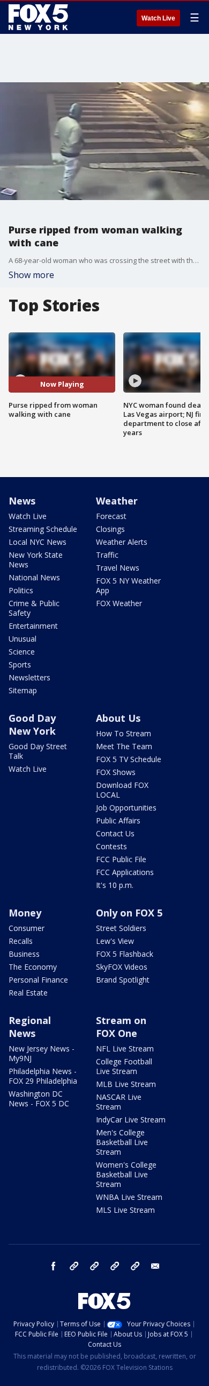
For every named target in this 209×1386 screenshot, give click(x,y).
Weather (117, 500)
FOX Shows (116, 772)
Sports (20, 664)
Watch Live (158, 18)
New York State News (36, 560)
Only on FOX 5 (129, 912)
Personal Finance (38, 980)
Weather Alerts (121, 542)
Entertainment (33, 626)
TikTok (94, 1266)
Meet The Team (124, 746)
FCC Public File (121, 859)
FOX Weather (119, 603)
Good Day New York (32, 724)
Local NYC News (37, 542)
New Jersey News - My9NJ (41, 1053)
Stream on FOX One (121, 1027)
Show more (31, 275)
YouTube (114, 1266)
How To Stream (123, 733)
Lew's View (115, 941)
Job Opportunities (126, 807)
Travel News (117, 568)
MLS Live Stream (125, 1210)
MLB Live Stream (126, 1084)
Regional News (30, 1027)
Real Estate (28, 992)
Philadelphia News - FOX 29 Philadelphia (43, 1076)
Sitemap (23, 690)
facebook (53, 1266)
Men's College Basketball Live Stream (122, 1142)
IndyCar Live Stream (131, 1119)
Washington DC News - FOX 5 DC (39, 1098)
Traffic (107, 555)
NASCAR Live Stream (118, 1102)
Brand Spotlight (123, 980)
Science (22, 651)
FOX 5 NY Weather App (128, 585)
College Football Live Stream (124, 1066)
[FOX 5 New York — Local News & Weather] (40, 17)
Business (24, 954)
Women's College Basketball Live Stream (126, 1174)
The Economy (33, 967)
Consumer (26, 928)
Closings (110, 529)
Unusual (22, 639)
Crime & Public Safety (34, 608)
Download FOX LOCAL (122, 790)
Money (25, 912)
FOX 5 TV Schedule (128, 759)
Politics (21, 590)
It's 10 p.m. (114, 885)
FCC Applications (125, 872)
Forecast (111, 516)
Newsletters (29, 677)
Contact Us (115, 833)
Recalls (21, 941)
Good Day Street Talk (38, 751)
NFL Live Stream (125, 1048)
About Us (118, 718)
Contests (111, 846)
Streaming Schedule (43, 529)
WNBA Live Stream (129, 1197)
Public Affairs (118, 820)
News (22, 500)
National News (34, 577)
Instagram (74, 1266)
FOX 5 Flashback (124, 954)
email (155, 1266)
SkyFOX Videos (121, 967)
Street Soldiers (121, 928)
